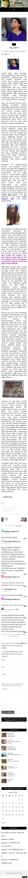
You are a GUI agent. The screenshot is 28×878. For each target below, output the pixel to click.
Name (3, 659)
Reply (25, 538)
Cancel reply (14, 636)
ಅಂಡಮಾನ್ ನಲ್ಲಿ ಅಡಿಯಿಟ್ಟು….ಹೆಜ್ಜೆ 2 (14, 755)
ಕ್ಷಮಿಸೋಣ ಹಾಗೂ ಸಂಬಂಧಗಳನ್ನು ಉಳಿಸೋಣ (13, 742)
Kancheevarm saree (7, 510)
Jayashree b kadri (20, 634)
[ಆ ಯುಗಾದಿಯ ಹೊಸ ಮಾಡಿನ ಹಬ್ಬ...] (23, 520)
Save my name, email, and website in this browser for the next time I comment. (12, 684)
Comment (4, 688)
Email (2, 667)
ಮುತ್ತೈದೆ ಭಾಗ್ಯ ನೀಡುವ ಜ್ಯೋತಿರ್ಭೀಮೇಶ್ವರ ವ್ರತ (11, 748)
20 (13, 811)
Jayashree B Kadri (14, 51)
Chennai (5, 508)
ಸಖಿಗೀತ (9, 780)
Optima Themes (18, 873)
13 (12, 807)
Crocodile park (12, 508)
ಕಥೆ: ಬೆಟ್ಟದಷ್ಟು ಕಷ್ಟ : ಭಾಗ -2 (12, 767)
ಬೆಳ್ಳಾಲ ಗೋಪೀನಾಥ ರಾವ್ (9, 609)
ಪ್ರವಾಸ (14, 44)
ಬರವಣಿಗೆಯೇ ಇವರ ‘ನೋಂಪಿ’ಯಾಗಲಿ (11, 775)
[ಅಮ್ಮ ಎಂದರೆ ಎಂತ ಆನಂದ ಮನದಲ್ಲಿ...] (4, 520)
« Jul (3, 823)
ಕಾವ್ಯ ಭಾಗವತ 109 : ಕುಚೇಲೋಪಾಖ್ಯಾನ (11, 735)
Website (3, 674)
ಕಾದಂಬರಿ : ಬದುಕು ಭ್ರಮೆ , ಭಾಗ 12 (13, 761)
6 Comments (14, 514)
